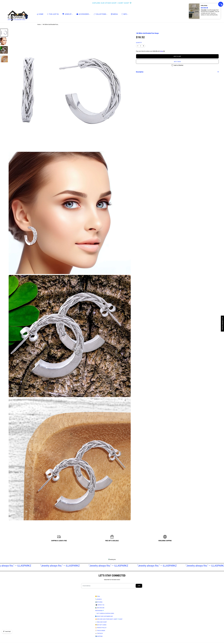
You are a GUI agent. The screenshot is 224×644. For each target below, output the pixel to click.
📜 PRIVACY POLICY (100, 627)
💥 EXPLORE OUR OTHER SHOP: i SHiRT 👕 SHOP (108, 619)
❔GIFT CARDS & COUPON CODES (104, 613)
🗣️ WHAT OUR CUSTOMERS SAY (104, 616)
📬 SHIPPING (99, 636)
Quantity (139, 42)
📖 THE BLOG (99, 633)
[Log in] (212, 14)
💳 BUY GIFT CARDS (100, 625)
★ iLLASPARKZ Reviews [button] (222, 323)
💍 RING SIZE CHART (101, 622)
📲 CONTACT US (99, 605)
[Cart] (215, 14)
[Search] (208, 14)
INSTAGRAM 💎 (99, 610)
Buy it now (177, 61)
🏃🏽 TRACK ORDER (100, 630)
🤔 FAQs (97, 596)
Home (39, 24)
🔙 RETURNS (98, 602)
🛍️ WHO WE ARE (99, 607)
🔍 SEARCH (98, 599)
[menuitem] (40, 14)
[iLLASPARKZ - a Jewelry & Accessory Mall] (17, 14)
